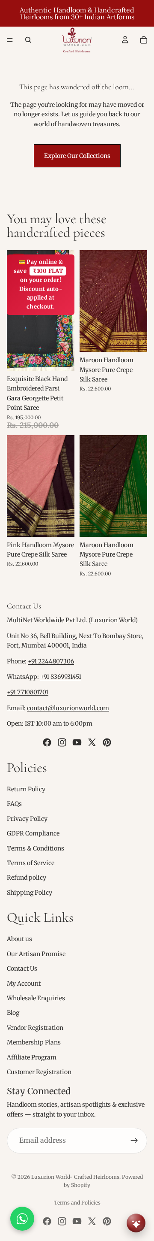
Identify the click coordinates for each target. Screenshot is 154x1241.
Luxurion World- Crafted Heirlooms (75, 1177)
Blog (13, 1013)
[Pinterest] (107, 742)
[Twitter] (92, 742)
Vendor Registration (35, 1028)
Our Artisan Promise (36, 954)
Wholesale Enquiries (36, 998)
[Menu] (10, 40)
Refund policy (26, 877)
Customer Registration (39, 1072)
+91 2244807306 (51, 661)
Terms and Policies (77, 1202)
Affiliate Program (31, 1057)
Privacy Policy (27, 818)
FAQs (14, 804)
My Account (24, 983)
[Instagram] (62, 742)
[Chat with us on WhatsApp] (22, 1219)
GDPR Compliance (33, 833)
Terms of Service (30, 863)
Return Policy (26, 789)
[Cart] (143, 39)
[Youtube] (77, 742)
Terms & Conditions (35, 848)
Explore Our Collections (77, 156)
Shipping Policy (29, 892)
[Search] (28, 39)
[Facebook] (47, 742)
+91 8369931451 (60, 677)
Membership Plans (34, 1042)
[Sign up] (134, 1141)
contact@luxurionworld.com (68, 708)
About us (19, 939)
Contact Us (22, 968)
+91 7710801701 (27, 692)
